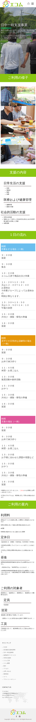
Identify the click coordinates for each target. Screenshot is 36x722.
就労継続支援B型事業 (9, 649)
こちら (22, 490)
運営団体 (5, 674)
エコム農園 (6, 663)
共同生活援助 (7, 658)
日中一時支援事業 (8, 652)
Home (5, 647)
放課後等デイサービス (9, 655)
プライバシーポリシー (9, 679)
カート (5, 676)
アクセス (5, 668)
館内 (4, 666)
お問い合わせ (7, 671)
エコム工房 (6, 660)
